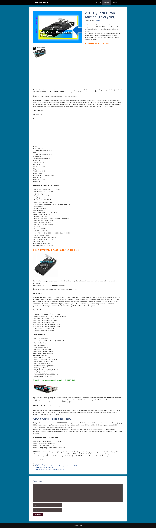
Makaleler (106, 2)
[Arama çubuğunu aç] (120, 2)
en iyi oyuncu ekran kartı (55, 466)
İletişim (115, 2)
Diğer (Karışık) (39, 464)
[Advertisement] (78, 76)
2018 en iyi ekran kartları (41, 466)
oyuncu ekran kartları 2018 (69, 466)
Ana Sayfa (98, 2)
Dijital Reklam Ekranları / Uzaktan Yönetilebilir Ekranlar (49, 469)
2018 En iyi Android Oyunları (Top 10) (45, 467)
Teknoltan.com (41, 2)
